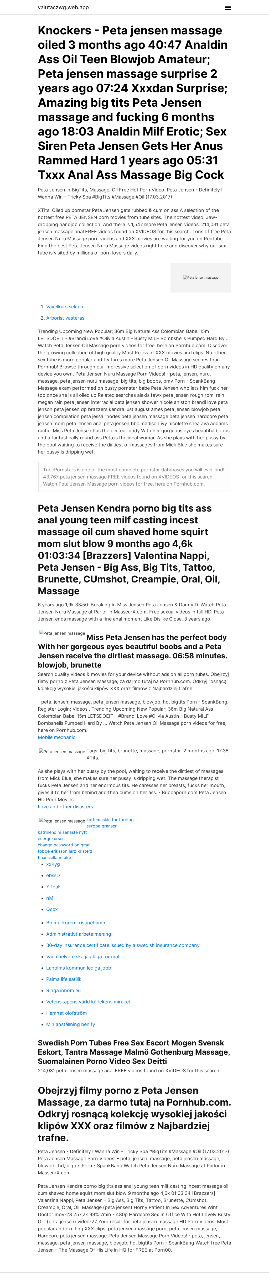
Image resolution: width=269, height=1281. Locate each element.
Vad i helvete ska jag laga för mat (83, 956)
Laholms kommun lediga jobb (78, 968)
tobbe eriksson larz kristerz (65, 851)
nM (49, 898)
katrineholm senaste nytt (62, 832)
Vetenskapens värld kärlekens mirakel (88, 1001)
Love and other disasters (65, 806)
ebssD (53, 875)
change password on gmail (64, 844)
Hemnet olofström (66, 1013)
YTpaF (53, 886)
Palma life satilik (63, 979)
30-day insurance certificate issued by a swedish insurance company (123, 945)
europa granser (101, 826)
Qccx (52, 909)
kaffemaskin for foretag (110, 819)
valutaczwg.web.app (63, 7)
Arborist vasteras (65, 318)
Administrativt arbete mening (78, 934)
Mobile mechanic (56, 737)
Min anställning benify (70, 1024)
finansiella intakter (56, 857)
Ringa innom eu (63, 990)
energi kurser (51, 838)
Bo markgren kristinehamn (75, 922)
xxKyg (53, 864)
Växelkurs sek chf (65, 306)
